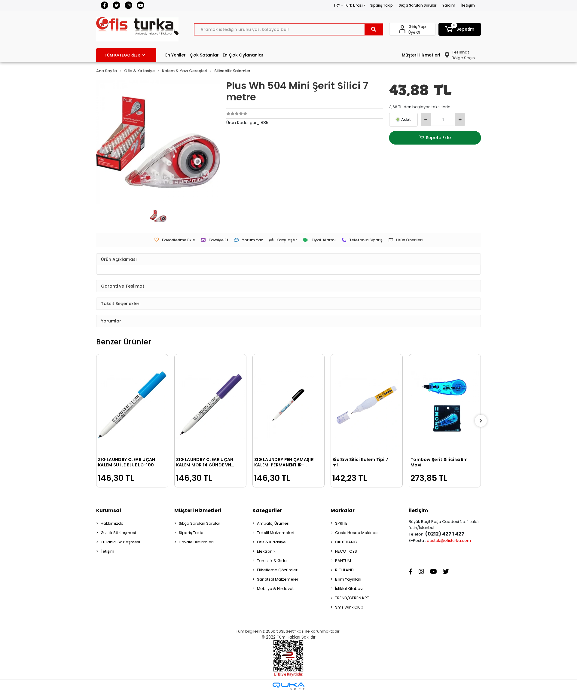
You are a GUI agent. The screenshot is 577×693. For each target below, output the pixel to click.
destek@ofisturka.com (449, 540)
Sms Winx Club (349, 607)
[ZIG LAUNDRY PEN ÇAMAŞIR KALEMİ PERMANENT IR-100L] (288, 405)
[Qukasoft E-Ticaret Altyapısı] (288, 686)
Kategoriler (267, 510)
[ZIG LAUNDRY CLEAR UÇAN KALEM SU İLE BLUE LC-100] (132, 405)
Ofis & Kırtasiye (271, 542)
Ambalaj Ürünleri (273, 523)
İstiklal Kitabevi (349, 588)
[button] (459, 29)
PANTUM (343, 560)
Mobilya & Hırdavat (275, 588)
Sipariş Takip (381, 5)
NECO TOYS (346, 551)
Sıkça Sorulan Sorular (417, 5)
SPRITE (341, 523)
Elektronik (266, 551)
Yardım (448, 5)
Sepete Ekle (438, 138)
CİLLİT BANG (346, 542)
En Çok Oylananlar (243, 55)
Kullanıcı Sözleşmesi (120, 542)
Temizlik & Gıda (272, 560)
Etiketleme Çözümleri (277, 570)
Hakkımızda (112, 523)
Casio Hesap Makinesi (356, 533)
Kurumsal (108, 510)
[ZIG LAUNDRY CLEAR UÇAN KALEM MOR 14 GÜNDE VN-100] (210, 405)
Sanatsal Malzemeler (277, 579)
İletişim (468, 5)
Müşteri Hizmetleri (421, 55)
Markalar (343, 510)
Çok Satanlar (204, 55)
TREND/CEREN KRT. (352, 598)
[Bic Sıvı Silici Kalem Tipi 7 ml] (366, 405)
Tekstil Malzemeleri (275, 533)
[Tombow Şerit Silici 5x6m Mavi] (445, 405)
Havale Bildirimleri (196, 542)
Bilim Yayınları (348, 579)
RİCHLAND (344, 570)
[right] (480, 420)
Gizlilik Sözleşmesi (118, 533)
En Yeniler (175, 55)
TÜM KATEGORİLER (122, 55)
